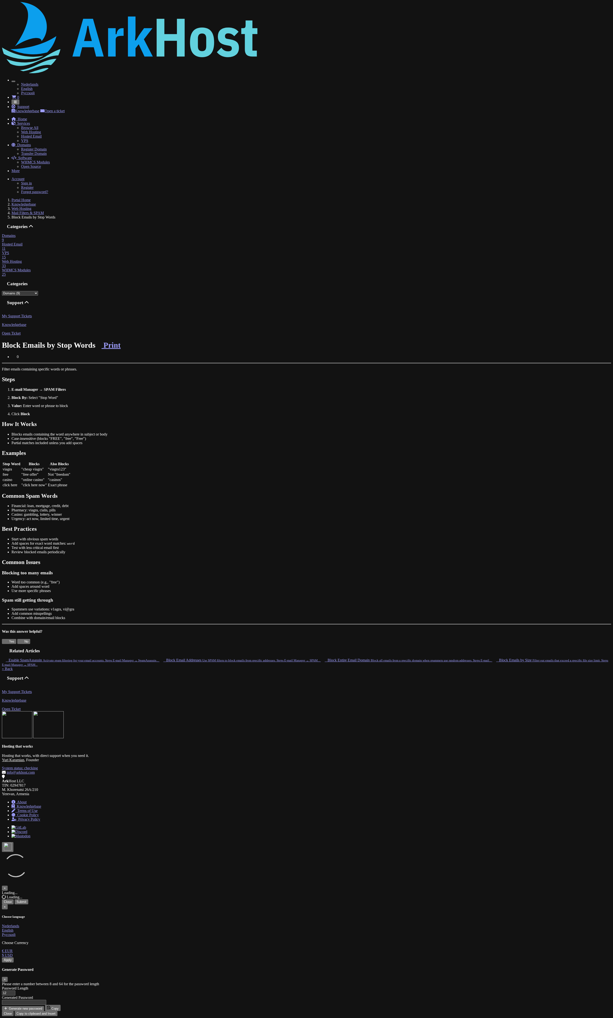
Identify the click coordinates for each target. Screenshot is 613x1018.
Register (27, 187)
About (21, 802)
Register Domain (34, 149)
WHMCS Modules (35, 162)
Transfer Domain (34, 153)
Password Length (15, 988)
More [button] (15, 171)
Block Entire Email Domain (408, 660)
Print (111, 345)
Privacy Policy (28, 819)
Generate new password (25, 1008)
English (27, 89)
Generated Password (17, 998)
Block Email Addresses (241, 660)
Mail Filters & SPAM (27, 213)
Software (24, 158)
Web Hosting (31, 132)
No (25, 641)
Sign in (26, 183)
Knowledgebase (27, 111)
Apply (8, 960)
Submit (21, 902)
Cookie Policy (27, 815)
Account (17, 179)
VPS (24, 141)
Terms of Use (26, 811)
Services (22, 123)
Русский (28, 93)
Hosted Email (31, 136)
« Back (7, 669)
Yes (11, 641)
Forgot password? (34, 192)
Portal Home (21, 200)
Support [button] (23, 107)
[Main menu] (15, 102)
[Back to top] (7, 847)
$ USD (7, 955)
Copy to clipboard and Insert (36, 1013)
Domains (23, 145)
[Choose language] (13, 81)
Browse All (29, 128)
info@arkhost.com (21, 772)
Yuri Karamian (13, 760)
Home (21, 119)
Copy (55, 1008)
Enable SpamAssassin (82, 660)
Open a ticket (55, 111)
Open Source (31, 166)
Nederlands (29, 84)
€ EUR (7, 951)
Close (8, 902)
